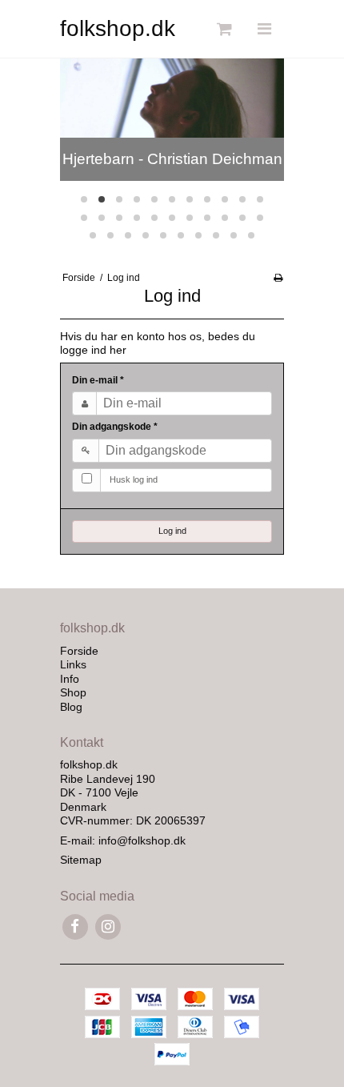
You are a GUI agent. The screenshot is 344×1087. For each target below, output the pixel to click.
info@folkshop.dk (142, 840)
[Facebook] (75, 926)
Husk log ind (134, 479)
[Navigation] (264, 29)
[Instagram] (107, 926)
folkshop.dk (117, 28)
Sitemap (81, 859)
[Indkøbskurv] (222, 29)
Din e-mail (98, 380)
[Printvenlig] (278, 277)
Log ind (172, 530)
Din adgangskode (115, 426)
